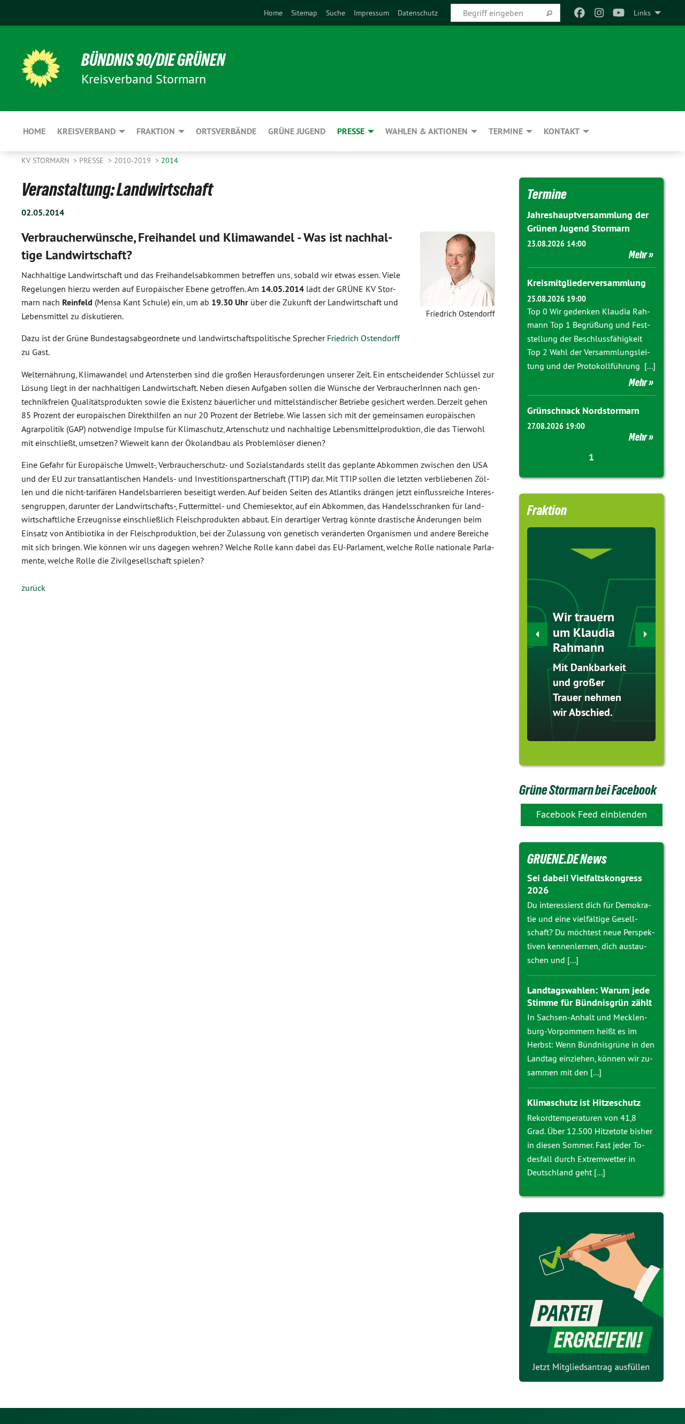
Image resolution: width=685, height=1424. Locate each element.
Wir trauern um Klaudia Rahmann (584, 632)
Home (273, 13)
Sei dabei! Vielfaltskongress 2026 (584, 884)
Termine (547, 194)
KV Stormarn (46, 160)
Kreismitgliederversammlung (586, 282)
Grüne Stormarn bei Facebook (588, 789)
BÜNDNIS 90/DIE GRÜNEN (153, 60)
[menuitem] (273, 13)
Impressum (371, 13)
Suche (335, 13)
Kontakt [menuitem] (562, 131)
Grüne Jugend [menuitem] (296, 131)
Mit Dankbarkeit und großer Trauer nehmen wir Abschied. (589, 689)
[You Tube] (619, 13)
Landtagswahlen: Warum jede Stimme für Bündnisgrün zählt (589, 996)
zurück (33, 587)
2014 (169, 160)
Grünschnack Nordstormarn (583, 410)
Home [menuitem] (34, 131)
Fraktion (547, 510)
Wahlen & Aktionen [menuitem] (426, 131)
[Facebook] (580, 13)
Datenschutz (418, 13)
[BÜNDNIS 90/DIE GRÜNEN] (40, 68)
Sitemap (304, 13)
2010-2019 (133, 160)
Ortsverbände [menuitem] (226, 131)
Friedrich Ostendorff (363, 338)
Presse (92, 160)
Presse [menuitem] (350, 131)
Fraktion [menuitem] (155, 131)
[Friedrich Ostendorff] (457, 269)
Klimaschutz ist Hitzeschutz (584, 1102)
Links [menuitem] (642, 13)
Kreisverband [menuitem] (86, 131)
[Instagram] (599, 13)
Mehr (638, 254)
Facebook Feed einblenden (591, 814)
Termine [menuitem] (506, 131)
